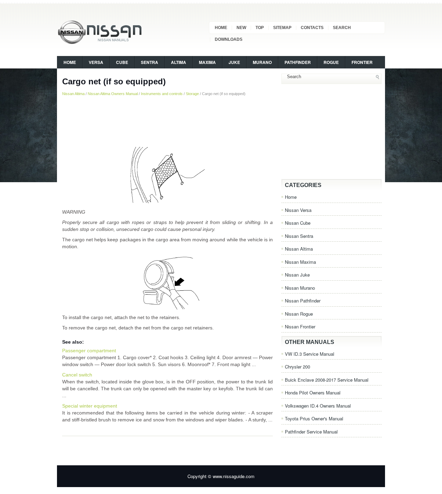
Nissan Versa (298, 210)
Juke (234, 62)
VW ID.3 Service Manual (309, 354)
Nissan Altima (73, 94)
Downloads (228, 39)
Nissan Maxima (300, 262)
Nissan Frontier (300, 326)
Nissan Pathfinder (302, 300)
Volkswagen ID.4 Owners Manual (318, 405)
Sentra (149, 62)
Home (221, 27)
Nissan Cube (297, 223)
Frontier (362, 62)
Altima (178, 62)
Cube (122, 62)
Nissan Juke (297, 274)
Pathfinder (298, 62)
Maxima (207, 62)
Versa (96, 62)
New (241, 27)
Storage (192, 94)
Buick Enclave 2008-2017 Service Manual (326, 379)
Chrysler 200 (297, 366)
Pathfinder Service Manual (311, 431)
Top (260, 27)
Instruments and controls (162, 94)
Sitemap (282, 27)
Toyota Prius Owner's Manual (314, 418)
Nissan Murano (300, 288)
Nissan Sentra (299, 236)
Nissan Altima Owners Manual (113, 94)
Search (342, 27)
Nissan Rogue (299, 313)
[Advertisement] (167, 120)
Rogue (331, 62)
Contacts (312, 27)
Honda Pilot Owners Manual (312, 392)
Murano (262, 62)
